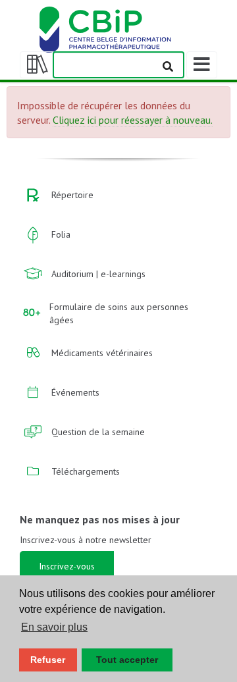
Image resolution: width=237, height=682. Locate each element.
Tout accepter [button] (127, 659)
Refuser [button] (47, 659)
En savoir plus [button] (54, 627)
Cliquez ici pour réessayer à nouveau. (133, 119)
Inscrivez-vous (67, 566)
